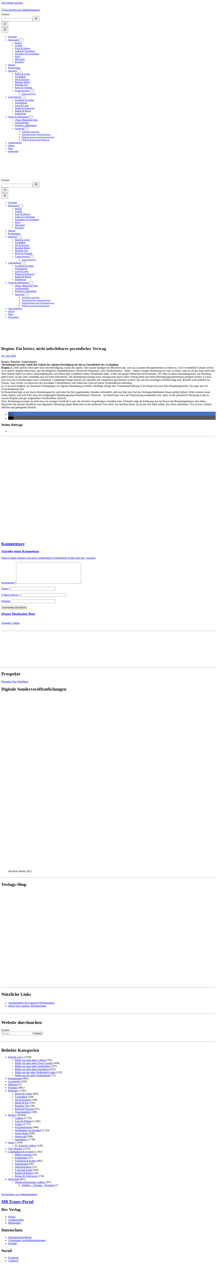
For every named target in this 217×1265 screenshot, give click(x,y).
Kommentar (8, 582)
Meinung (13, 1084)
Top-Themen (15, 1148)
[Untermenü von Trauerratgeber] (31, 91)
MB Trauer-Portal (17, 1201)
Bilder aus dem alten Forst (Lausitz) (34, 1063)
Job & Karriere (23, 1099)
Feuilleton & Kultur (25, 1160)
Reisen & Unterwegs (26, 1176)
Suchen (5, 14)
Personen (13, 1087)
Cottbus (19, 1118)
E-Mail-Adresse (10, 594)
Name (5, 588)
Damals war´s (15, 1057)
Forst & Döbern (23, 1121)
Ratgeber (15, 361)
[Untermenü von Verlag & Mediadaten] (30, 117)
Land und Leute (23, 1170)
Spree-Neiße (21, 1133)
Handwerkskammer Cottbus (30, 1182)
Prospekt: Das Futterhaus (14, 681)
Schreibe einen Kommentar (20, 551)
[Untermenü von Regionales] (20, 40)
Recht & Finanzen (24, 1108)
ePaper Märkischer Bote (18, 614)
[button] (11, 414)
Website (5, 601)
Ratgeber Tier (22, 1105)
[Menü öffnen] (4, 24)
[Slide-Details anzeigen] (67, 868)
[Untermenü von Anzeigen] (26, 128)
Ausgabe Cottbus (10, 623)
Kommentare (13, 544)
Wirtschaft (13, 1179)
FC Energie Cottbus (25, 1145)
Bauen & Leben (23, 1093)
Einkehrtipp (21, 1157)
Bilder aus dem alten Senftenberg (32, 1066)
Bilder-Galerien (23, 1154)
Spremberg (21, 1139)
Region (5, 361)
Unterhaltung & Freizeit (21, 1151)
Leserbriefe (14, 1081)
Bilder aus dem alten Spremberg (32, 1069)
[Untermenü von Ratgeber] (19, 71)
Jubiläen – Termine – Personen (38, 1185)
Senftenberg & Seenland (28, 1130)
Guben (18, 1124)
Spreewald (20, 1136)
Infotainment (21, 1163)
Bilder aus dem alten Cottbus (30, 1060)
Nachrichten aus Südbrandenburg (19, 1194)
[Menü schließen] (4, 30)
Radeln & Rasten (24, 1173)
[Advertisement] (103, 487)
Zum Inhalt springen (12, 2)
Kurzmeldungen (23, 1127)
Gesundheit (21, 1096)
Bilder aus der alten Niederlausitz (32, 1075)
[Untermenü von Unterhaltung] (23, 97)
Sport (11, 1142)
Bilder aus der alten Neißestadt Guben (35, 1072)
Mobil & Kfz (22, 1102)
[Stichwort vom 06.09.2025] (108, 487)
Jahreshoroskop (23, 1166)
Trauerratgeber (29, 361)
